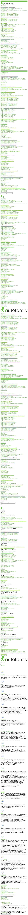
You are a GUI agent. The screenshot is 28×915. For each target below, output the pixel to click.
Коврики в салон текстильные (9, 13)
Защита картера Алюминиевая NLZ (10, 44)
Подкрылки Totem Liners (7, 25)
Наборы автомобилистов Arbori (9, 170)
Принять (2, 913)
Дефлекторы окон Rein (7, 28)
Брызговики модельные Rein (9, 20)
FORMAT (3, 745)
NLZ (2, 803)
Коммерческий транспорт (8, 892)
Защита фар (4, 158)
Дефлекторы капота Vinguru (8, 30)
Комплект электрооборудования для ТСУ (12, 49)
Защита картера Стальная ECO (9, 45)
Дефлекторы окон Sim (7, 116)
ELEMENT (3, 719)
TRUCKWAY (4, 859)
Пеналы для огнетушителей (8, 127)
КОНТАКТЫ (4, 191)
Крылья (3, 35)
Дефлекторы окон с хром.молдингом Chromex (13, 119)
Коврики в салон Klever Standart (9, 17)
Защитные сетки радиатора (8, 66)
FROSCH (3, 770)
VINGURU (3, 875)
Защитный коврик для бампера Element (12, 95)
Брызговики (4, 18)
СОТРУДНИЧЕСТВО (6, 179)
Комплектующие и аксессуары (9, 50)
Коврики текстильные (7, 896)
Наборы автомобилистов (7, 167)
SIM (1, 827)
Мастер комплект (5, 157)
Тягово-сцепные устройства (8, 47)
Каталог (3, 893)
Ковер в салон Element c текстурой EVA (11, 8)
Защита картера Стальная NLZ (9, 42)
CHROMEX (3, 693)
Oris (2, 684)
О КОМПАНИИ (4, 182)
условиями (4, 912)
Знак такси (3, 60)
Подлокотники (5, 168)
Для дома (3, 65)
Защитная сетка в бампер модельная (11, 68)
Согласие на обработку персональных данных (13, 79)
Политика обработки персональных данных (13, 78)
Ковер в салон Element (7, 9)
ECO (2, 706)
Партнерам (4, 889)
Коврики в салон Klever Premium (10, 14)
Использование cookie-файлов (9, 77)
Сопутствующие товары (7, 57)
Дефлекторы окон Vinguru (8, 115)
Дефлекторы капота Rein (7, 29)
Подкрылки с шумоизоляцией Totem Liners (13, 24)
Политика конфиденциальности (10, 888)
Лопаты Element (5, 61)
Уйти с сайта (8, 913)
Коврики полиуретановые (8, 7)
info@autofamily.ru (7, 903)
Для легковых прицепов (7, 36)
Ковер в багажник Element (8, 92)
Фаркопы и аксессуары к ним (9, 46)
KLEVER (3, 792)
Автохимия (4, 166)
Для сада (3, 63)
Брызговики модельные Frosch (9, 19)
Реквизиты (4, 81)
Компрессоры (4, 164)
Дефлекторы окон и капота (8, 26)
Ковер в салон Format (6, 93)
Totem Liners (4, 839)
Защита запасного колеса (7, 154)
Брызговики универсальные (8, 21)
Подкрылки (4, 23)
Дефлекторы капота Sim (7, 118)
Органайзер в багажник (7, 58)
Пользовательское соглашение (9, 76)
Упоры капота (4, 51)
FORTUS (3, 758)
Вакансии (3, 73)
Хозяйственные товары (7, 62)
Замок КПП (4, 55)
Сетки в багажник (5, 169)
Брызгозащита (4, 126)
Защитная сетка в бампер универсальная (12, 67)
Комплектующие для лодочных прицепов (12, 37)
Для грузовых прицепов (7, 31)
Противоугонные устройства (8, 52)
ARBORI (3, 674)
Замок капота (4, 56)
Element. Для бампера (7, 731)
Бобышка (3, 135)
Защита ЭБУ (4, 156)
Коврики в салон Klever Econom (9, 15)
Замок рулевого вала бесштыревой (10, 53)
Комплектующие (5, 129)
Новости (3, 74)
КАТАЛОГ (3, 84)
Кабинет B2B (4, 891)
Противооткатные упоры (7, 33)
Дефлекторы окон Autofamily (8, 120)
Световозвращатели (6, 137)
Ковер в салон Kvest (6, 94)
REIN (2, 813)
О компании (4, 885)
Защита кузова (4, 41)
